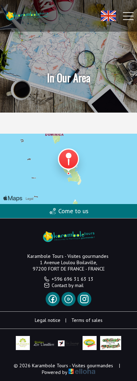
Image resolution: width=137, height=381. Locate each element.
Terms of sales (87, 320)
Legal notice (47, 320)
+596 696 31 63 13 (72, 279)
